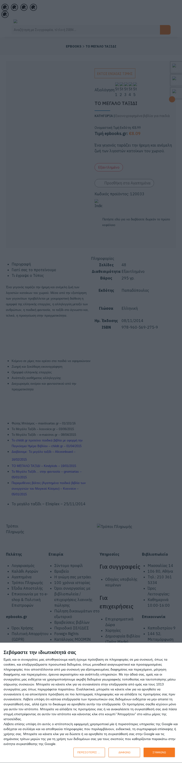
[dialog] (91, 703)
